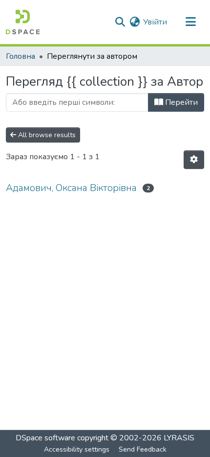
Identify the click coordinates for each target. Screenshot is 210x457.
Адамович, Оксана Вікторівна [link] (71, 187)
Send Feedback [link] (143, 449)
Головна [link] (20, 56)
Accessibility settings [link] (76, 449)
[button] (23, 22)
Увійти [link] (155, 22)
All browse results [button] (46, 135)
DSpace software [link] (45, 438)
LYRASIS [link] (179, 438)
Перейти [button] (180, 102)
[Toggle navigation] (190, 22)
